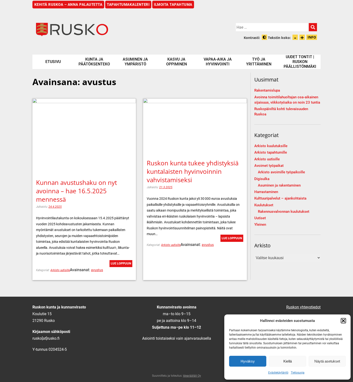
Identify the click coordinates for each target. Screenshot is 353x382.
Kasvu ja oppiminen (176, 61)
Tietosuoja (297, 372)
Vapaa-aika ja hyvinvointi (218, 61)
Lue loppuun (121, 263)
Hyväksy (248, 361)
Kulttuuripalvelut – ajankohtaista (280, 198)
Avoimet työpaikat (269, 166)
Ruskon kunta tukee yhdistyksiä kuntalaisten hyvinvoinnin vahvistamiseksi (192, 171)
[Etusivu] (104, 29)
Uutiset (260, 218)
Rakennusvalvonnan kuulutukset (283, 212)
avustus (97, 270)
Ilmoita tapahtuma (173, 4)
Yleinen (260, 225)
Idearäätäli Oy (192, 375)
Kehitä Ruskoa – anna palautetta (68, 4)
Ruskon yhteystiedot (303, 307)
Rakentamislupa (267, 90)
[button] (343, 320)
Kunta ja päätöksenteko (94, 61)
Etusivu (53, 61)
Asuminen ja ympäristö (135, 61)
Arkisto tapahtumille (270, 152)
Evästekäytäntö (278, 372)
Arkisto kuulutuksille (270, 146)
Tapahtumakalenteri (128, 4)
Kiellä (287, 361)
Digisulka (261, 179)
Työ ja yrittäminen (258, 61)
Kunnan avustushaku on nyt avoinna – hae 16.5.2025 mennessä (76, 191)
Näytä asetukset (327, 361)
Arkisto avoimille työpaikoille (281, 172)
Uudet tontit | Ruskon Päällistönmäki (300, 62)
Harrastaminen (266, 192)
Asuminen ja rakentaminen (279, 185)
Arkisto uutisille (60, 270)
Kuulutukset (263, 205)
